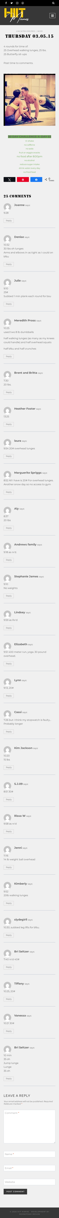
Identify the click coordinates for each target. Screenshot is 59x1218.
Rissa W (20, 815)
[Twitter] (11, 3)
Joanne (19, 205)
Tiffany (19, 983)
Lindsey (19, 612)
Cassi (18, 712)
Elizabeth (20, 644)
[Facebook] (6, 3)
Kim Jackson (23, 748)
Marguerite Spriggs (28, 472)
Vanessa (20, 1015)
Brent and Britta (25, 372)
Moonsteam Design (29, 1214)
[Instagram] (17, 3)
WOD (40, 31)
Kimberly (20, 883)
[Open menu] (52, 15)
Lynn (17, 680)
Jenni (18, 847)
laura (17, 440)
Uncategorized (25, 31)
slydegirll (20, 919)
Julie (17, 280)
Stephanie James (26, 576)
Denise (19, 236)
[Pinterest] (22, 3)
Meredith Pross (25, 320)
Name (9, 1154)
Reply (9, 220)
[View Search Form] (53, 3)
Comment (12, 1113)
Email (9, 1168)
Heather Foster (24, 408)
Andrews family (25, 544)
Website (10, 1182)
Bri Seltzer (21, 951)
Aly (16, 508)
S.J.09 (18, 783)
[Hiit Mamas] (16, 16)
